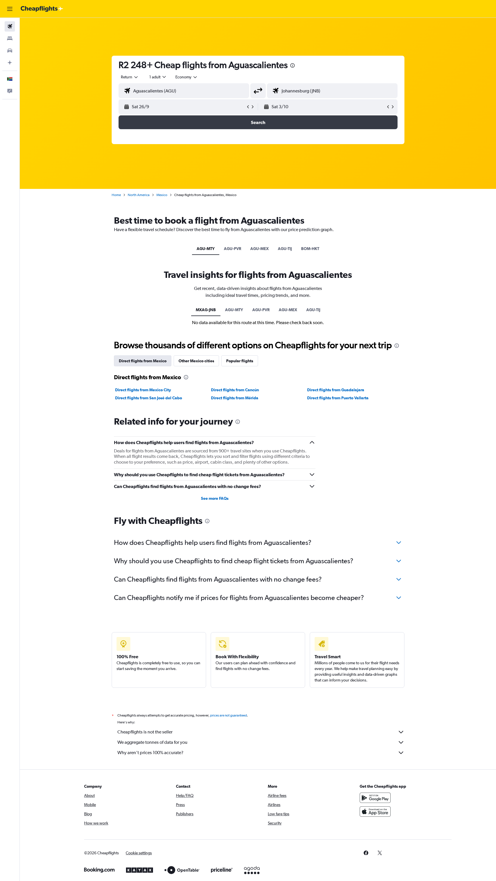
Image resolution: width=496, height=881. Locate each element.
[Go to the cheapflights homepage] (42, 9)
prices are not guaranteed (228, 715)
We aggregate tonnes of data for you (152, 742)
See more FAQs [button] (214, 498)
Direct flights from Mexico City (143, 390)
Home (116, 195)
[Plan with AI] (9, 62)
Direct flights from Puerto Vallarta (338, 398)
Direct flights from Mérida (234, 398)
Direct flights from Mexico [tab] (142, 361)
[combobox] (130, 77)
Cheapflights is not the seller (145, 732)
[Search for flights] (9, 26)
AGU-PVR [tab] (232, 248)
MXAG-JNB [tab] (206, 309)
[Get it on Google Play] (375, 798)
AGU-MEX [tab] (259, 248)
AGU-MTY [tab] (206, 248)
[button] (9, 9)
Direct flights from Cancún (235, 390)
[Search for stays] (9, 38)
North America (139, 195)
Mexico (161, 195)
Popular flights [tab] (239, 361)
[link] (366, 853)
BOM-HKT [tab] (310, 248)
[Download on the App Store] (375, 811)
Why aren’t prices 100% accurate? (150, 752)
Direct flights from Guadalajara (335, 390)
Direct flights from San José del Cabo (148, 398)
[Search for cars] (9, 50)
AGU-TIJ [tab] (285, 248)
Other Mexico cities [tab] (196, 361)
